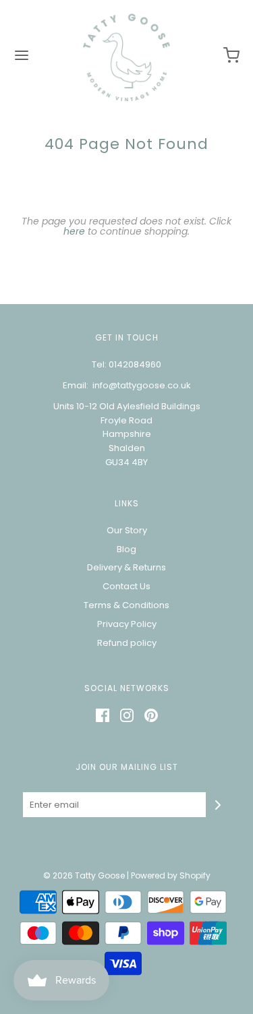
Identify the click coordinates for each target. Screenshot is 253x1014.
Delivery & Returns (126, 567)
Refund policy (127, 642)
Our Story (127, 530)
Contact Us (126, 586)
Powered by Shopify (170, 875)
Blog (126, 549)
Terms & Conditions (126, 605)
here (74, 231)
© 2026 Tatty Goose (84, 875)
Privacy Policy (127, 624)
